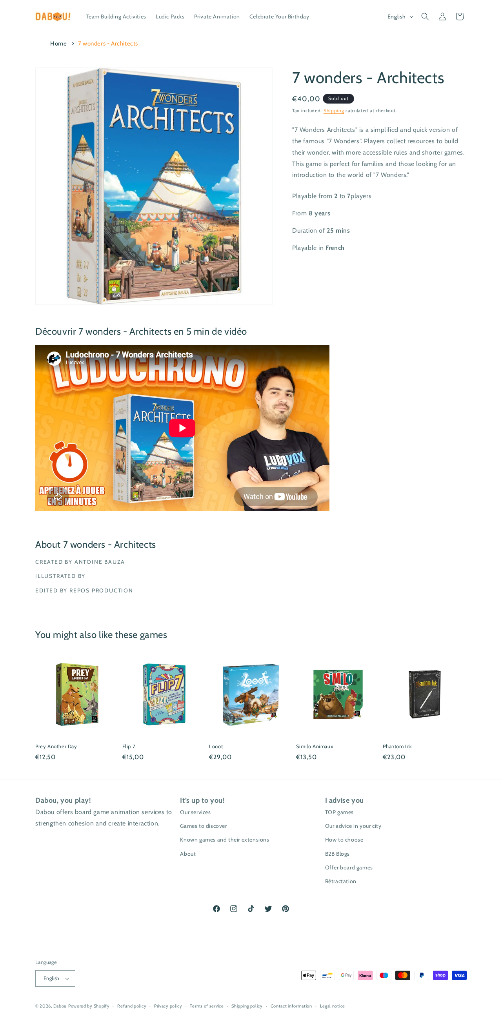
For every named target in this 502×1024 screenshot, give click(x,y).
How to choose (344, 839)
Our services (195, 812)
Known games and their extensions (224, 839)
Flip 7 (129, 746)
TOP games (339, 812)
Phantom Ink (397, 746)
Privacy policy (168, 1006)
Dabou (60, 1006)
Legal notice (332, 1006)
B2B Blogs (337, 853)
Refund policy (131, 1006)
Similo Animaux (314, 746)
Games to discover (203, 825)
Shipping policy (247, 1006)
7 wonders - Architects (108, 43)
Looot (216, 746)
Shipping (334, 110)
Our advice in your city (353, 825)
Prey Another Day (56, 746)
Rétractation (340, 881)
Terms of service (207, 1006)
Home (58, 43)
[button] (425, 16)
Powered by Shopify (89, 1006)
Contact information (291, 1006)
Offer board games (349, 867)
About (188, 853)
